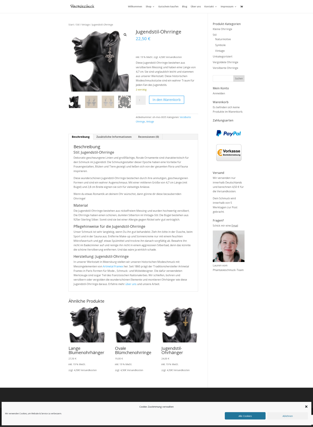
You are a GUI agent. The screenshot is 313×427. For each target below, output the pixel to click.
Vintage (86, 24)
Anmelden (219, 93)
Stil (77, 24)
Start (71, 24)
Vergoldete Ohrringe (225, 62)
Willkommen (135, 6)
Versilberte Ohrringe (225, 68)
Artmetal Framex (113, 266)
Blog (184, 6)
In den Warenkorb (167, 99)
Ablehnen (288, 416)
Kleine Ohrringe (222, 29)
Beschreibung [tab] (81, 137)
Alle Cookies (245, 416)
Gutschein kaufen (168, 6)
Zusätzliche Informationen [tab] (114, 137)
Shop (148, 6)
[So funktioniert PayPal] (228, 135)
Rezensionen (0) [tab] (148, 137)
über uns (130, 284)
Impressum (227, 6)
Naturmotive (223, 39)
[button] (306, 406)
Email (234, 225)
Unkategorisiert (222, 56)
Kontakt (209, 6)
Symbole (220, 45)
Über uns (196, 6)
